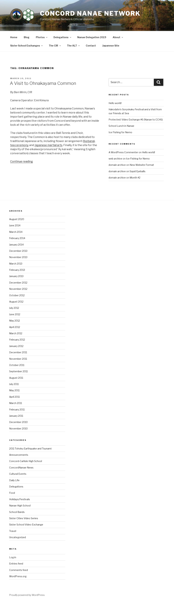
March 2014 (15, 231)
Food (12, 492)
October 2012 (17, 295)
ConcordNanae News (21, 467)
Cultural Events (17, 473)
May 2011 (14, 390)
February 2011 (17, 409)
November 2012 (18, 288)
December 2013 (18, 250)
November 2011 (18, 358)
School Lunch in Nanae (121, 125)
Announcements (18, 454)
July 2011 (14, 384)
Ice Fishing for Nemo (120, 132)
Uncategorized (17, 537)
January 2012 (16, 346)
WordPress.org (18, 576)
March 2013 (15, 263)
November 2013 (18, 257)
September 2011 (18, 371)
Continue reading (21, 161)
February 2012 (17, 339)
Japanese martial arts (48, 145)
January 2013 (16, 276)
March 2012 (15, 333)
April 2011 (14, 396)
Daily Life (14, 480)
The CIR (53, 45)
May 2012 (14, 320)
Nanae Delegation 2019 (91, 37)
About (116, 37)
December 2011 (18, 352)
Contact (91, 45)
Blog (26, 37)
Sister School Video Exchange (26, 524)
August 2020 (16, 219)
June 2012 (14, 314)
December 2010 (18, 422)
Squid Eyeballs (137, 171)
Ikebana (88, 141)
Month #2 (135, 177)
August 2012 (16, 301)
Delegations (61, 37)
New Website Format (142, 164)
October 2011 (16, 365)
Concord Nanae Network (90, 13)
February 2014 (17, 238)
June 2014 (14, 225)
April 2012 (14, 327)
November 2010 (18, 428)
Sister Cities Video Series (23, 518)
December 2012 (18, 282)
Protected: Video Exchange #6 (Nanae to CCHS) (136, 119)
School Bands (17, 512)
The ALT (72, 45)
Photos (40, 37)
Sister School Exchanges (25, 45)
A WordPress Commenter (123, 152)
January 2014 (16, 244)
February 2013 (17, 269)
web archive (115, 158)
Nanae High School (20, 505)
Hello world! (115, 103)
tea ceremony (19, 145)
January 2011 (16, 415)
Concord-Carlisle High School (25, 461)
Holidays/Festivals (19, 499)
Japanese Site (110, 45)
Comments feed (18, 570)
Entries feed (16, 563)
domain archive (117, 164)
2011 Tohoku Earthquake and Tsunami (30, 448)
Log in (12, 557)
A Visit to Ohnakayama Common (43, 83)
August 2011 (16, 377)
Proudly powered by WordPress (27, 594)
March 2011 (15, 403)
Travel (12, 531)
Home (13, 37)
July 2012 (14, 307)
